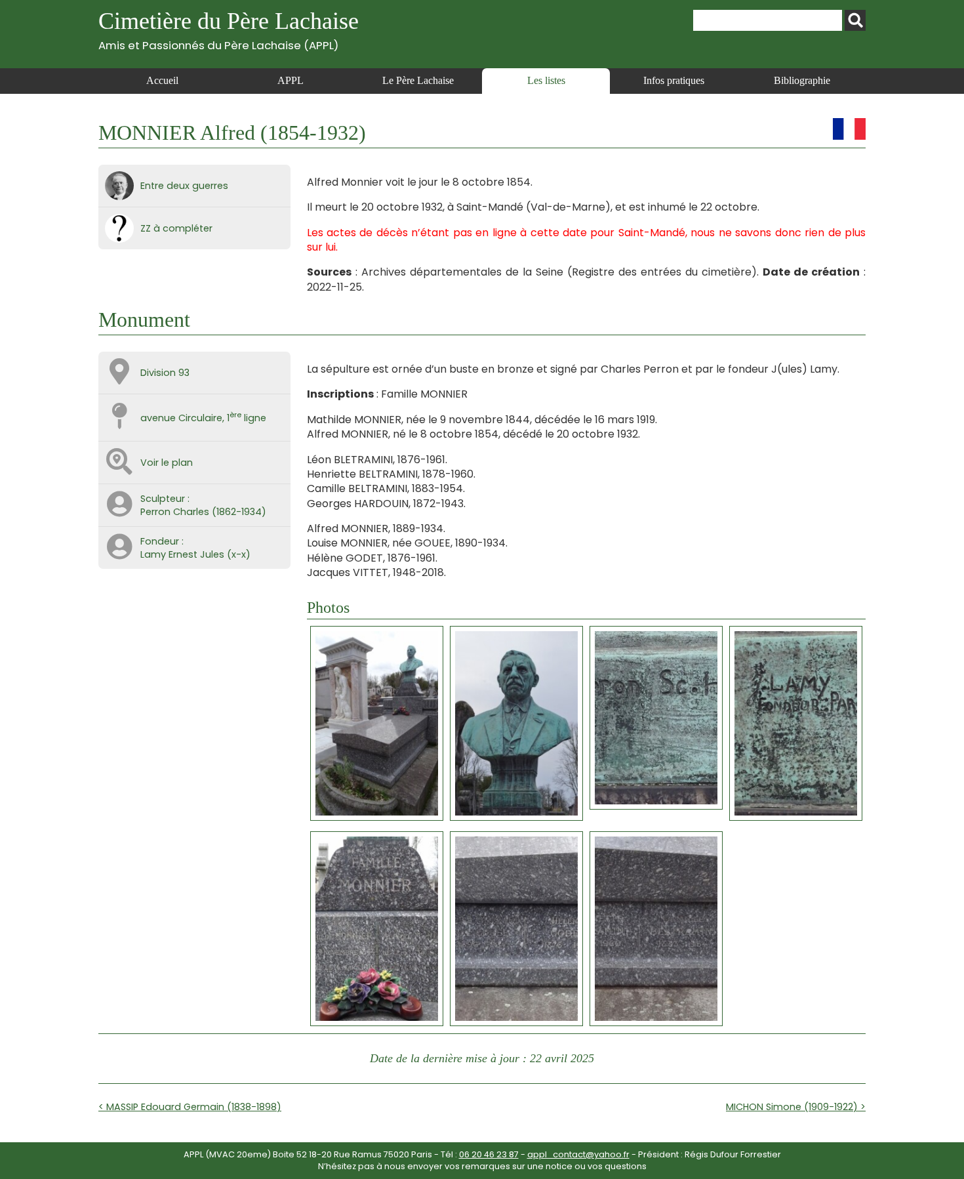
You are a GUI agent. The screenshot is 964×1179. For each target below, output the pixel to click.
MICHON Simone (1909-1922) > (796, 1106)
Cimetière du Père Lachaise (228, 30)
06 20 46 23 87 (489, 1154)
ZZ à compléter (176, 228)
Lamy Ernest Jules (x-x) (195, 554)
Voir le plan (166, 462)
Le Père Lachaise (418, 80)
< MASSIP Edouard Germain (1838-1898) (189, 1106)
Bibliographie (802, 80)
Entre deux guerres (184, 185)
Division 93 (165, 372)
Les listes (546, 80)
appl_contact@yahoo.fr (578, 1154)
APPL (290, 80)
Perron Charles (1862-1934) (203, 511)
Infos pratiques (673, 80)
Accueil (162, 80)
